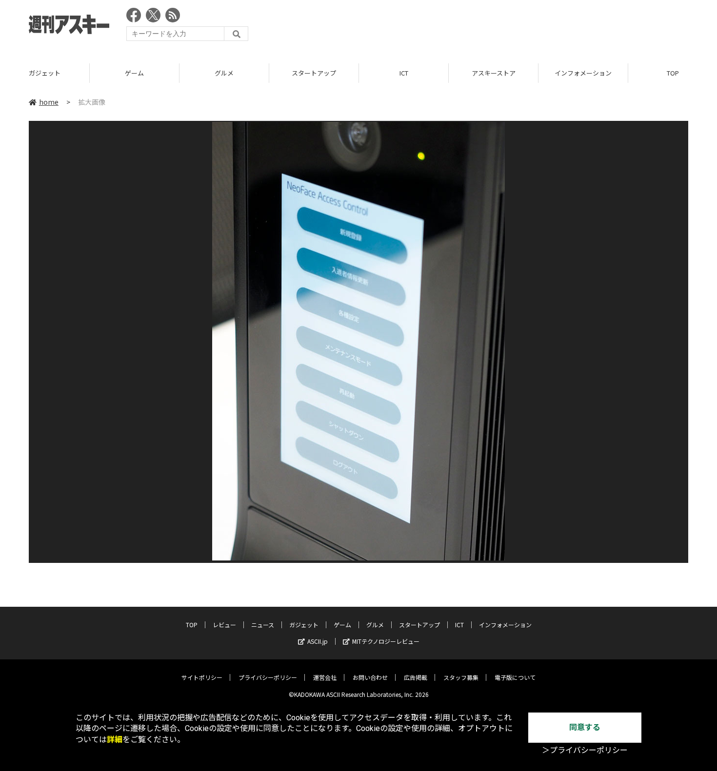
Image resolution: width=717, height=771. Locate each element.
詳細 (114, 739)
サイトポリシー (201, 677)
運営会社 (325, 677)
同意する (584, 727)
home (49, 102)
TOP (192, 624)
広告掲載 (415, 677)
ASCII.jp (317, 641)
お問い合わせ (370, 677)
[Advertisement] (510, 27)
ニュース (262, 624)
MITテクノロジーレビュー (385, 641)
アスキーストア (494, 72)
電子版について (515, 677)
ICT (403, 72)
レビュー (224, 624)
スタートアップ (314, 72)
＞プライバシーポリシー (585, 750)
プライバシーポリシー (268, 677)
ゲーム (134, 72)
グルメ (224, 72)
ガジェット (44, 72)
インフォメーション (583, 72)
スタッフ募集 (460, 677)
